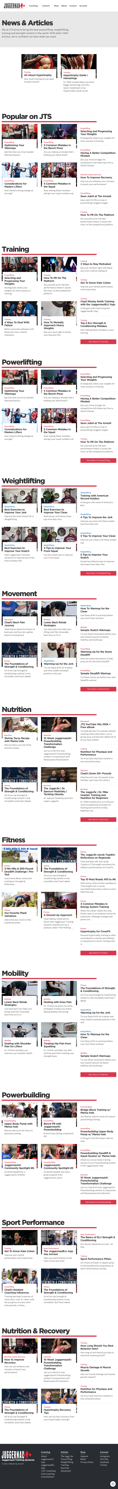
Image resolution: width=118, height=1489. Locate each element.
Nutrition (8, 735)
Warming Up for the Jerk (58, 663)
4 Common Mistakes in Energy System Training (94, 905)
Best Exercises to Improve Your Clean (55, 511)
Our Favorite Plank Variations (15, 914)
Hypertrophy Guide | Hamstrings (75, 77)
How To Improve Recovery (96, 177)
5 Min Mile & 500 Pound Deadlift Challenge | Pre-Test (19, 871)
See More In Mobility (98, 1074)
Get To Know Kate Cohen (95, 282)
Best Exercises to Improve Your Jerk (15, 511)
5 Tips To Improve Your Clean (97, 536)
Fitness (7, 661)
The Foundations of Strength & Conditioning (19, 665)
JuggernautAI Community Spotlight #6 (19, 1167)
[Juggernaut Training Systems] (14, 6)
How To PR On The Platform (97, 214)
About (64, 6)
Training (27, 72)
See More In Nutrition (98, 819)
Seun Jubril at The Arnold (95, 196)
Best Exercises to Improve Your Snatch (16, 549)
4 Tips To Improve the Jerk (96, 517)
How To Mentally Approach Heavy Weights (54, 325)
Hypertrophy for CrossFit (95, 931)
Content (46, 6)
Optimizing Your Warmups (14, 147)
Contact (73, 6)
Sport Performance (51, 1248)
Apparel (84, 1456)
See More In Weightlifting (98, 573)
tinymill (21, 1464)
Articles (64, 1452)
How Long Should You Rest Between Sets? (96, 1347)
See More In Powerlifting (98, 460)
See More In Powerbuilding (98, 1202)
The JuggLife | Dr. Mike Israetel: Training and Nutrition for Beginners (94, 795)
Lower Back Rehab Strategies (55, 624)
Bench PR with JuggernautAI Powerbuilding (52, 1126)
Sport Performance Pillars (95, 1258)
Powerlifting (9, 142)
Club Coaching (48, 1474)
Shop (56, 6)
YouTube (104, 1459)
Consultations (47, 1477)
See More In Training (98, 342)
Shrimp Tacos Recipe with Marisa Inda (17, 740)
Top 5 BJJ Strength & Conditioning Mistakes (93, 325)
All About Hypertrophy (38, 75)
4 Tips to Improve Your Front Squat (57, 549)
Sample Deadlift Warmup (95, 673)
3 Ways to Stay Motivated (95, 264)
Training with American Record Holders (94, 497)
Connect (104, 1452)
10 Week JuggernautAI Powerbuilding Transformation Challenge (57, 743)
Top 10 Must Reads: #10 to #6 (98, 879)
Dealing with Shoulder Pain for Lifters (17, 1045)
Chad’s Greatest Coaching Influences (16, 1291)
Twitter (103, 1465)
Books (83, 1459)
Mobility (47, 620)
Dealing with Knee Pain (58, 1002)
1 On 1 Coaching (48, 1471)
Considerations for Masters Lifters (15, 185)
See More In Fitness (98, 953)
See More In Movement (98, 689)
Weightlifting (9, 507)
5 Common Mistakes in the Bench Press (57, 147)
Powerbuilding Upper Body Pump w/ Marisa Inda (96, 1133)
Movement (8, 620)
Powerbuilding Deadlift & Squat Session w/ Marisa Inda (97, 1155)
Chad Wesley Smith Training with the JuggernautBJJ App (97, 303)
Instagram (105, 1456)
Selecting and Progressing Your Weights (96, 133)
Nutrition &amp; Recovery (90, 175)
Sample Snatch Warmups (95, 630)
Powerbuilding (10, 1121)
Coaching (33, 6)
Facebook (104, 1462)
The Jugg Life (67, 1456)
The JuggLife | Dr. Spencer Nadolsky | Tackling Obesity (55, 791)
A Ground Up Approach (58, 915)
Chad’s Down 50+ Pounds (95, 773)
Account (83, 6)
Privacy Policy (86, 1462)
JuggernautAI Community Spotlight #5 (58, 1167)
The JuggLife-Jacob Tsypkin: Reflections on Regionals (97, 856)
